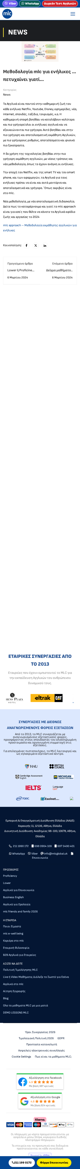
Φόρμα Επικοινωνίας (54, 1162)
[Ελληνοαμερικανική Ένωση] (31, 766)
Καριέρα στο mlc (13, 940)
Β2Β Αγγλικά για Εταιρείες (19, 955)
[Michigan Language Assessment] (63, 777)
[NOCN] (71, 798)
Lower (7, 883)
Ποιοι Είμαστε (12, 926)
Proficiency (10, 876)
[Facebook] (26, 246)
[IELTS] (33, 788)
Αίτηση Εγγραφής (14, 991)
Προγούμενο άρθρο (20, 264)
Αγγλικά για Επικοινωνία (18, 890)
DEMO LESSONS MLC (16, 1012)
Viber (12, 4)
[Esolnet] (49, 798)
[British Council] (57, 766)
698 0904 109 (43, 846)
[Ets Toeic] (23, 798)
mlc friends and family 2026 (20, 911)
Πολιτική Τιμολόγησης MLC (20, 970)
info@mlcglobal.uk (56, 853)
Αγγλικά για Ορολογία (16, 904)
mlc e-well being (13, 933)
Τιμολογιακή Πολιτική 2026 (36, 1038)
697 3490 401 (65, 846)
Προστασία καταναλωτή (41, 1044)
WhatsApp (32, 4)
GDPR (60, 1038)
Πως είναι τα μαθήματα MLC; (53, 1056)
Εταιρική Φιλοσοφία (16, 948)
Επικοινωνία (40, 857)
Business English (13, 897)
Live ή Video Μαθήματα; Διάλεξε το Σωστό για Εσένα (36, 977)
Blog (5, 998)
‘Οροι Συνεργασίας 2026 (40, 1032)
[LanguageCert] (58, 788)
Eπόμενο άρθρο (62, 264)
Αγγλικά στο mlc (13, 984)
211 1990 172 (21, 846)
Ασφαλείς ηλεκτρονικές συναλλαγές (41, 1050)
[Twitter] (36, 246)
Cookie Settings (21, 1056)
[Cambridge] (28, 777)
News (6, 95)
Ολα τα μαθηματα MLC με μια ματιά (25, 1005)
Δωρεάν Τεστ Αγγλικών (60, 4)
